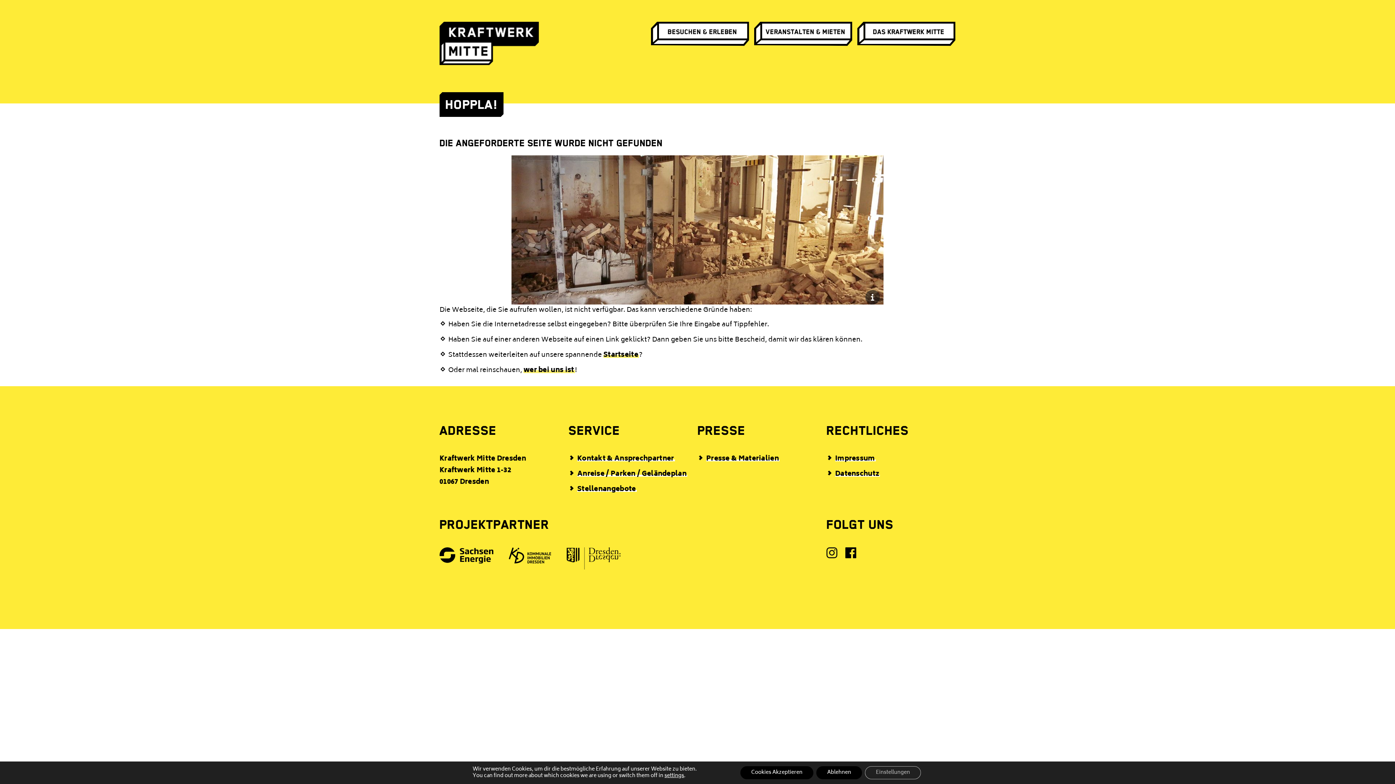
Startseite (620, 355)
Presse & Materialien (742, 459)
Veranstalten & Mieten (805, 32)
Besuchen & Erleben (702, 32)
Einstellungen (893, 772)
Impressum (855, 459)
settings (674, 776)
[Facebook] (851, 555)
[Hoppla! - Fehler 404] (698, 297)
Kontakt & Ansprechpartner (625, 459)
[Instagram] (832, 555)
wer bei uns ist (548, 370)
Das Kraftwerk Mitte (909, 32)
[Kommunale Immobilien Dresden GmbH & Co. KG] (530, 557)
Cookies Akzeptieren (776, 772)
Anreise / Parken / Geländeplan (632, 474)
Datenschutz (857, 474)
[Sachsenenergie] (467, 557)
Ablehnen (839, 772)
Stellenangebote (606, 489)
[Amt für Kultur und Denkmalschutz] (594, 560)
